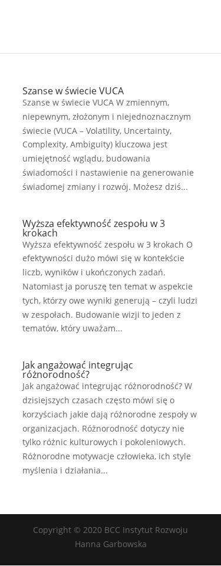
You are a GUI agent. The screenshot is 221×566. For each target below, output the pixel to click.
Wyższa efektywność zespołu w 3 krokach (93, 228)
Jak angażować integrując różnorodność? (77, 369)
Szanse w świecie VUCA (73, 90)
